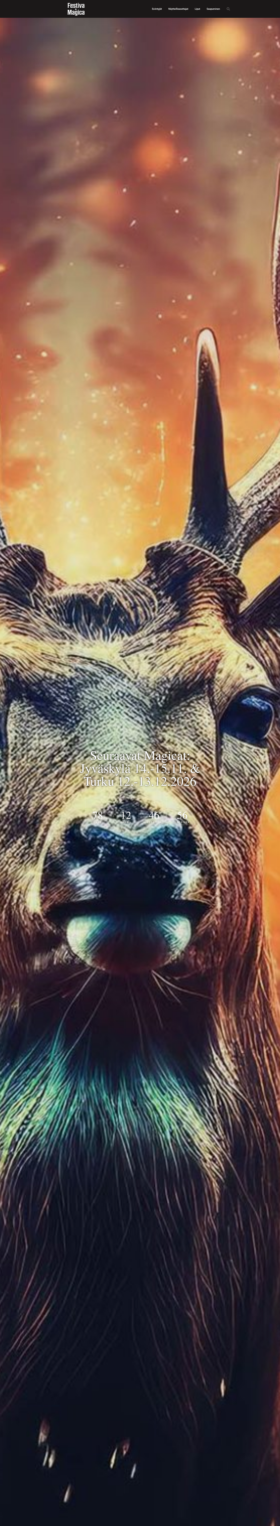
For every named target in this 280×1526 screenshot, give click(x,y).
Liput (197, 8)
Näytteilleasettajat (178, 8)
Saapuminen (213, 8)
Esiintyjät (157, 8)
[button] (228, 9)
